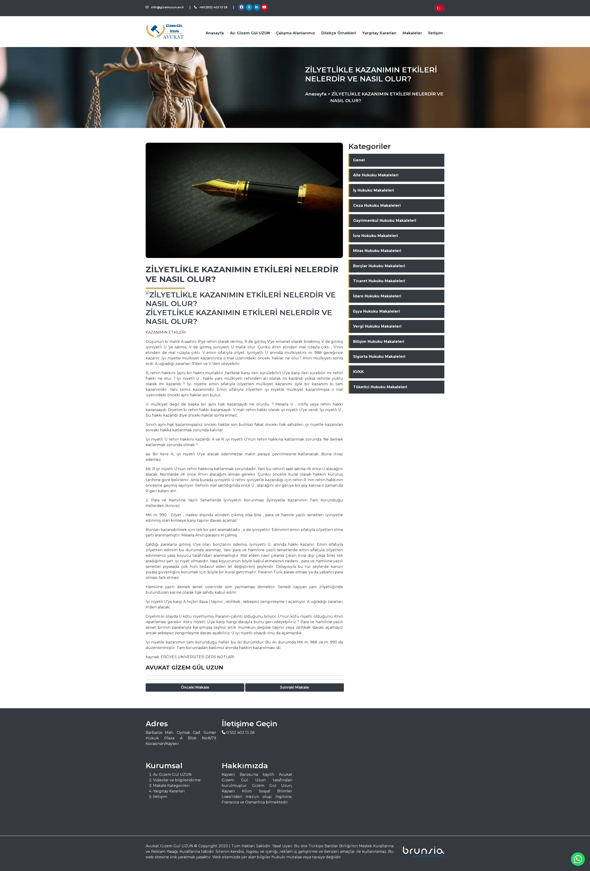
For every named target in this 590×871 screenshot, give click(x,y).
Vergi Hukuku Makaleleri (377, 326)
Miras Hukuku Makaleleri (377, 251)
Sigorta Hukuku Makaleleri (379, 356)
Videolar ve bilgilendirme (177, 780)
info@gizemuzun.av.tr (167, 7)
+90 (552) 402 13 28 (213, 7)
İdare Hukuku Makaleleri (377, 296)
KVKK (358, 372)
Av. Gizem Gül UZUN (250, 33)
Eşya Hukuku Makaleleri (376, 311)
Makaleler (412, 33)
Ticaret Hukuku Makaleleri (379, 281)
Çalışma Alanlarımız (295, 33)
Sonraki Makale (294, 687)
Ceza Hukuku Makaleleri (377, 205)
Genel (359, 160)
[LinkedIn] (256, 7)
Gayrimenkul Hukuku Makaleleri (384, 220)
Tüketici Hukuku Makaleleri (380, 387)
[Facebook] (241, 7)
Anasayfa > (317, 94)
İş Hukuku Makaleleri (373, 190)
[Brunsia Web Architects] (421, 851)
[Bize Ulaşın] (578, 859)
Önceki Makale (195, 687)
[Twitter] (249, 7)
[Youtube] (264, 7)
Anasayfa (215, 33)
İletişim (435, 33)
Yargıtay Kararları (379, 33)
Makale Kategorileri (171, 785)
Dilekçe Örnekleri (338, 33)
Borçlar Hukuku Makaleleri (379, 266)
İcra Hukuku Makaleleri (375, 236)
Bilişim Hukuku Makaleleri (378, 341)
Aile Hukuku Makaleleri (375, 175)
